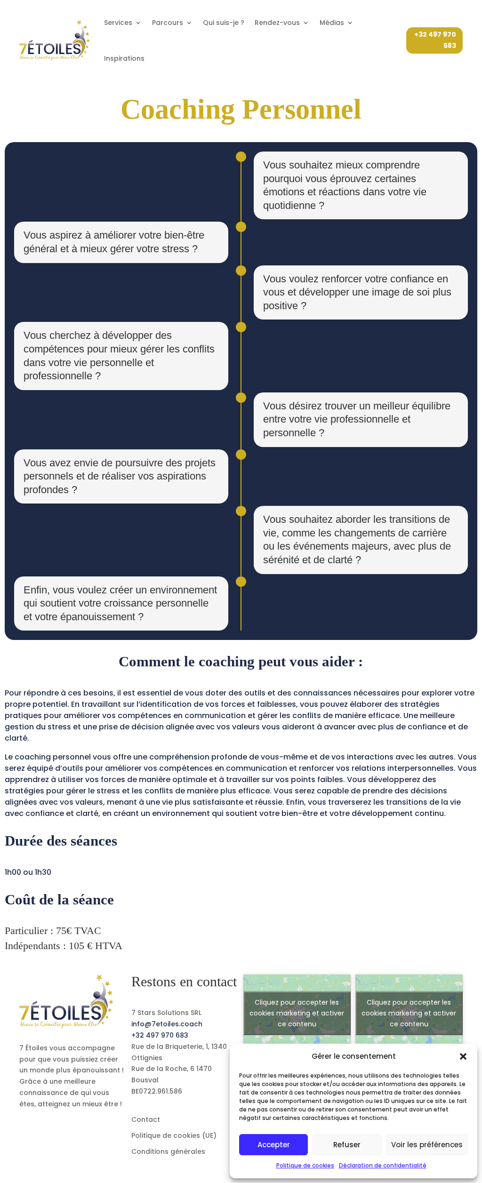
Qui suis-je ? (223, 22)
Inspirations (124, 58)
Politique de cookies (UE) (174, 1135)
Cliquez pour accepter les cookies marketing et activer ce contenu (296, 1013)
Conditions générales (168, 1151)
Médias (332, 22)
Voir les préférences (427, 1145)
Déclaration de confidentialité (382, 1165)
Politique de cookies (305, 1165)
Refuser (347, 1145)
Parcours (167, 22)
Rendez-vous (277, 22)
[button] (463, 1056)
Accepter (273, 1145)
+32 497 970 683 (435, 40)
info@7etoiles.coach (166, 1024)
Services (118, 22)
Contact (145, 1119)
